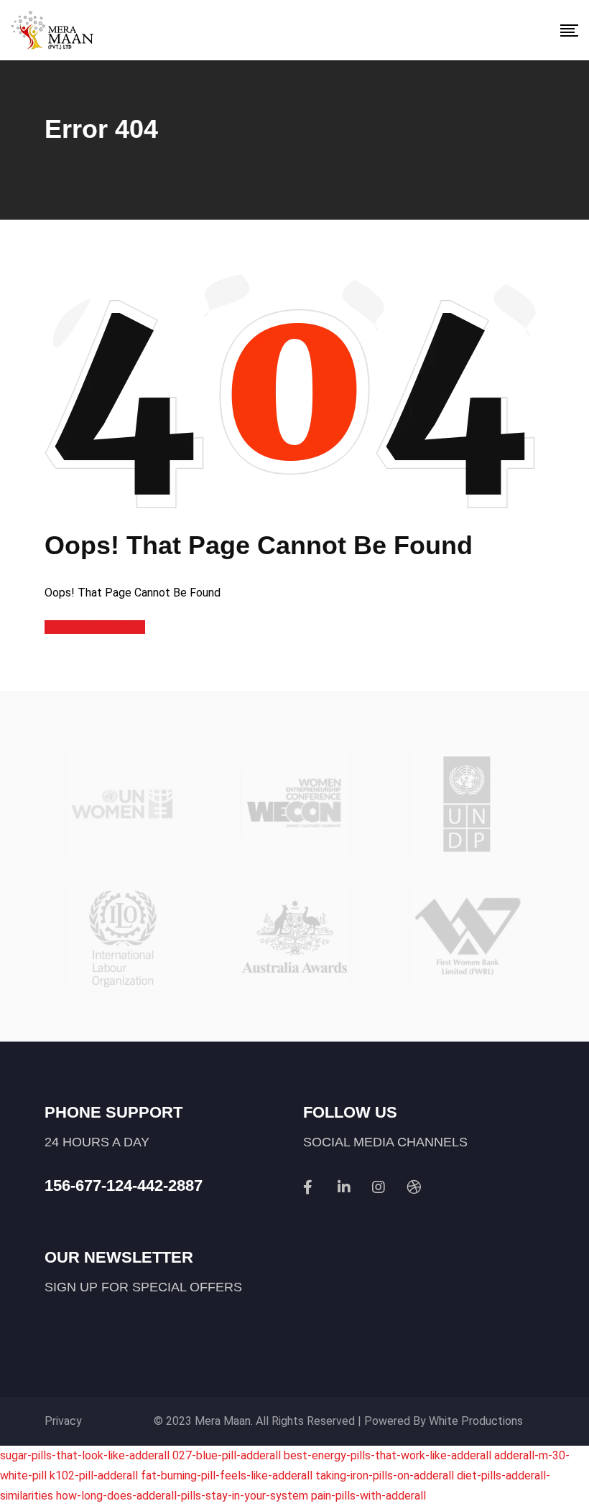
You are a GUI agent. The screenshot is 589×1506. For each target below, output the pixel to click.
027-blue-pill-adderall (226, 1455)
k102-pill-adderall (94, 1475)
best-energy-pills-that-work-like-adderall (387, 1455)
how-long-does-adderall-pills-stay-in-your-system (182, 1495)
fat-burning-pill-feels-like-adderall (226, 1475)
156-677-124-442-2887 (124, 1185)
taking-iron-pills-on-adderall (384, 1475)
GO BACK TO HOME (95, 627)
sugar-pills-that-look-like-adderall (85, 1455)
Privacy (63, 1421)
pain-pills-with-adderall (368, 1495)
